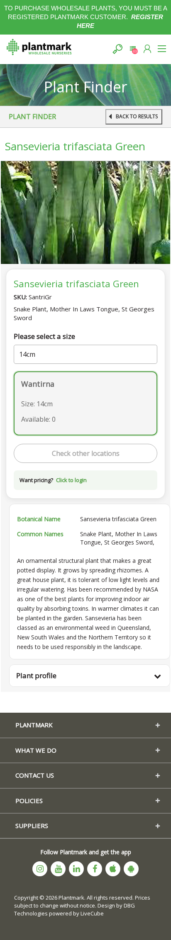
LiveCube (92, 913)
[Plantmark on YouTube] (58, 868)
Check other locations (86, 453)
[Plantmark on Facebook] (94, 868)
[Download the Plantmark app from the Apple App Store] (112, 868)
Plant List (132, 49)
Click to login (71, 480)
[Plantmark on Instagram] (39, 868)
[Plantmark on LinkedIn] (76, 868)
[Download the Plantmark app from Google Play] (131, 868)
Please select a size (44, 336)
